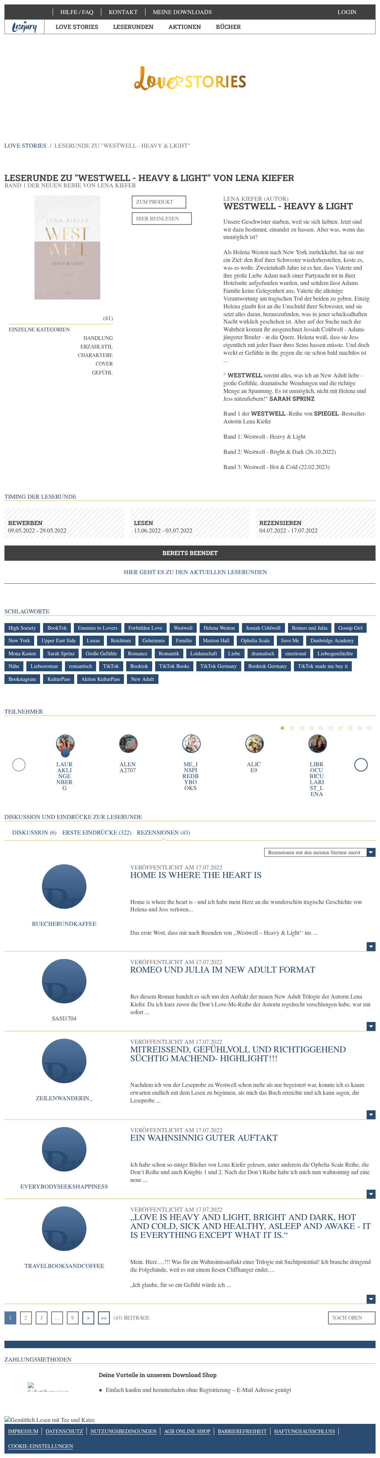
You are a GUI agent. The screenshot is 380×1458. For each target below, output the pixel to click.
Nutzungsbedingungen (124, 1431)
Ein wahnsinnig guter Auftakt (204, 1137)
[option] (190, 78)
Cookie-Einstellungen (40, 1445)
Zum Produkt (154, 201)
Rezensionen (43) (163, 832)
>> (104, 1317)
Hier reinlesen (157, 218)
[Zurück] (19, 764)
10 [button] (369, 728)
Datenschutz (64, 1431)
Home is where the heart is (196, 875)
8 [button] (350, 728)
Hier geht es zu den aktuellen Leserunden (195, 572)
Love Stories (77, 26)
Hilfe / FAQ (77, 12)
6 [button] (330, 728)
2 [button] (292, 728)
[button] (355, 11)
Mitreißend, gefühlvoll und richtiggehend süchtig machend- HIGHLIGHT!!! (238, 1053)
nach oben (347, 1317)
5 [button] (321, 728)
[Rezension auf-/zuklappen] (371, 946)
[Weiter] (361, 764)
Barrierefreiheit (242, 1431)
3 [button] (302, 728)
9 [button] (359, 728)
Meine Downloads (182, 12)
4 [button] (311, 728)
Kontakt (123, 12)
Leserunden (133, 26)
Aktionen (184, 26)
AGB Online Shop (187, 1431)
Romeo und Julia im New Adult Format (222, 969)
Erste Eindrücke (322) (96, 832)
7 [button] (340, 728)
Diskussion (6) (34, 832)
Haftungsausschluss (304, 1431)
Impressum (23, 1431)
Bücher (228, 26)
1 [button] (282, 728)
